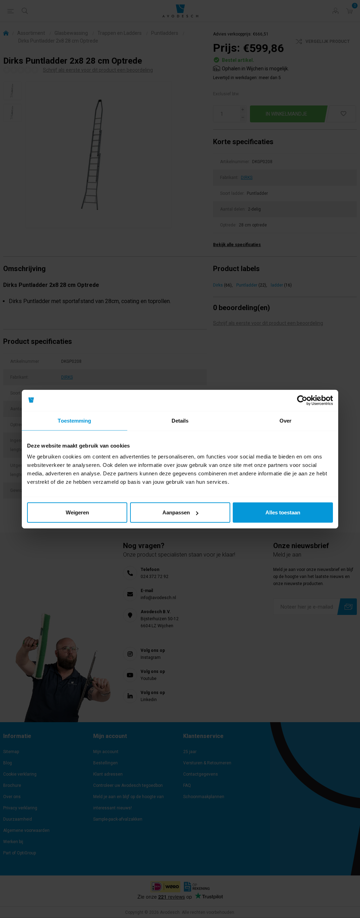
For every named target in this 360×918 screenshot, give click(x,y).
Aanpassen (176, 512)
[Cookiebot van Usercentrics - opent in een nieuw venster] (302, 400)
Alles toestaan (282, 512)
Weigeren (77, 512)
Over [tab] (285, 420)
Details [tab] (180, 420)
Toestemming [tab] (74, 420)
